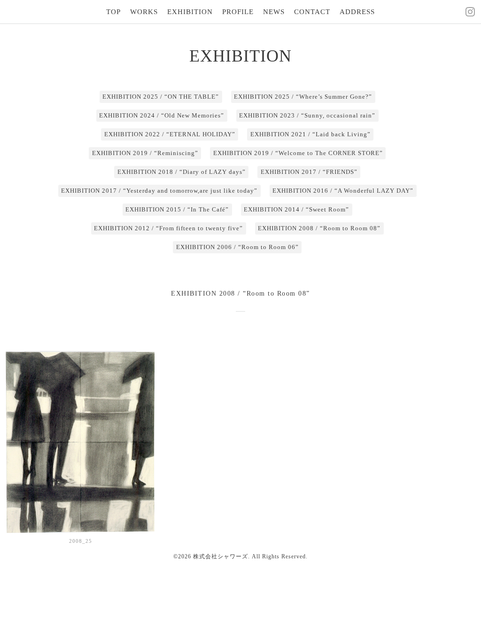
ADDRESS (357, 12)
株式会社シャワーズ (220, 556)
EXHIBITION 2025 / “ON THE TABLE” (160, 96)
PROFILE (238, 12)
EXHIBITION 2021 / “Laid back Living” (310, 134)
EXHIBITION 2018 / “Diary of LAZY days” (181, 171)
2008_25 (80, 541)
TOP (113, 12)
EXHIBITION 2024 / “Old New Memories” (161, 115)
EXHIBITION (190, 12)
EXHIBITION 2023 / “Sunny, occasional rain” (307, 115)
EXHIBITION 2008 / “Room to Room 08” (319, 228)
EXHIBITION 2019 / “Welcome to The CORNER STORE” (298, 153)
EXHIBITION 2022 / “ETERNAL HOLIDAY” (169, 134)
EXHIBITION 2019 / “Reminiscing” (145, 153)
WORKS (144, 12)
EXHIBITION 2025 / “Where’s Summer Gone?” (303, 96)
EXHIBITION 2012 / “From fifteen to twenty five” (168, 228)
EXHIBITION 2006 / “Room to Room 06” (237, 247)
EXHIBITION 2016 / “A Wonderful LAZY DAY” (342, 190)
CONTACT (312, 12)
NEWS (274, 12)
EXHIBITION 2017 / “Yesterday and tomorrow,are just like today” (159, 190)
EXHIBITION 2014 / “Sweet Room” (296, 209)
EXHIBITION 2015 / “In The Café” (177, 209)
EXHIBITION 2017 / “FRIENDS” (309, 171)
